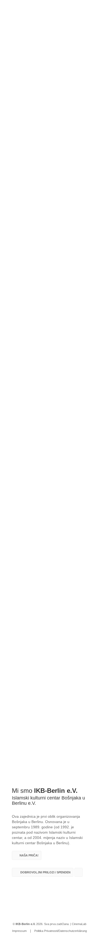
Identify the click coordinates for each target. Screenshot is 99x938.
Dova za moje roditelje (27, 496)
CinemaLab (79, 924)
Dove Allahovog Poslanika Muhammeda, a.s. (47, 544)
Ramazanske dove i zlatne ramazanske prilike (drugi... (49, 594)
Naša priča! (29, 855)
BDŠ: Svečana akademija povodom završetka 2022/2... (48, 700)
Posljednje (50, 450)
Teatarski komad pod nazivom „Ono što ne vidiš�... (45, 647)
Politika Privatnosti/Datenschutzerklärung (60, 930)
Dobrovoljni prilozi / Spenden (45, 872)
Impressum (19, 930)
